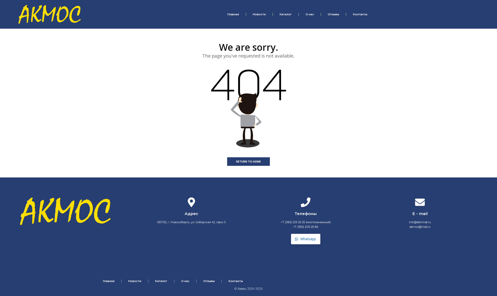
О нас (310, 14)
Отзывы (333, 14)
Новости (259, 14)
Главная (233, 14)
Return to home (248, 161)
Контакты (360, 14)
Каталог (286, 14)
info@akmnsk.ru (420, 222)
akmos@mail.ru (419, 227)
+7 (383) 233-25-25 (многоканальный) (306, 222)
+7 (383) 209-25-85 (305, 227)
